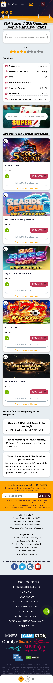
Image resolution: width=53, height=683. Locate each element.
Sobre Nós (26, 592)
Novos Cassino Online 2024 (26, 518)
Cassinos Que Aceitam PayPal (26, 537)
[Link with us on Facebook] (14, 566)
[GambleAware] (16, 642)
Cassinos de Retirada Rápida (26, 524)
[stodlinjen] (35, 651)
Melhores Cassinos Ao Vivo (26, 521)
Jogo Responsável (27, 606)
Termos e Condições (26, 582)
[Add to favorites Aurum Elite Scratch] (5, 357)
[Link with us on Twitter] (22, 566)
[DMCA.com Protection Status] (33, 657)
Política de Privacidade (27, 601)
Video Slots (42, 66)
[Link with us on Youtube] (38, 566)
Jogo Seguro (26, 611)
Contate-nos (26, 626)
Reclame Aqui (26, 596)
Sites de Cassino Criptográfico (26, 541)
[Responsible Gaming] (41, 641)
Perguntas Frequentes (26, 587)
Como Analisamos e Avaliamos (27, 621)
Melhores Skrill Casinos (26, 547)
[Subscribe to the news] (30, 4)
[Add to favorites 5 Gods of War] (5, 141)
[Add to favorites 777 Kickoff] (5, 303)
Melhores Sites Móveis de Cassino (26, 528)
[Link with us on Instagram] (30, 566)
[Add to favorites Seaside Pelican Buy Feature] (5, 195)
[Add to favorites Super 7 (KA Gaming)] (33, 679)
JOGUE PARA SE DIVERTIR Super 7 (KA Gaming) (27, 37)
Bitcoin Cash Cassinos (26, 554)
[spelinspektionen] (18, 657)
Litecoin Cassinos (26, 550)
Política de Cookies (26, 616)
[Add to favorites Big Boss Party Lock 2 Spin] (5, 249)
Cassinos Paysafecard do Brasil (26, 544)
